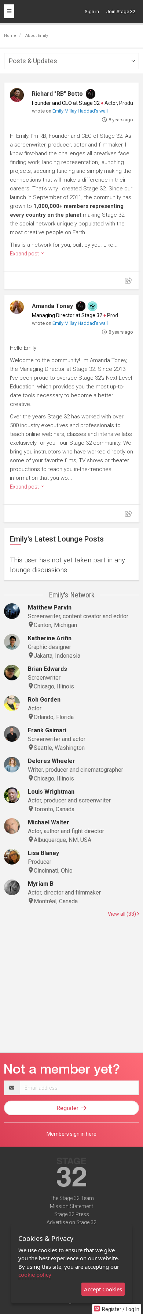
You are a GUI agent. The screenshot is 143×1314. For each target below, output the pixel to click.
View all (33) (122, 914)
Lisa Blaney (43, 853)
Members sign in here (71, 1134)
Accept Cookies (103, 1289)
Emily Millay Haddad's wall (80, 111)
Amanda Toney (52, 306)
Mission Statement (71, 1206)
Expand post (25, 254)
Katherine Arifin (50, 638)
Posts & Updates (33, 61)
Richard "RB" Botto (57, 93)
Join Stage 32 (120, 11)
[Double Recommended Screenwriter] (92, 306)
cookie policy (34, 1274)
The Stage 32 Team (72, 1198)
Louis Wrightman (51, 791)
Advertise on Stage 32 (71, 1222)
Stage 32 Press (71, 1214)
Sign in (92, 11)
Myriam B (41, 883)
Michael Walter (48, 822)
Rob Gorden (44, 699)
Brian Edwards (47, 668)
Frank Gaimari (47, 730)
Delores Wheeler (51, 760)
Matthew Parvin (50, 607)
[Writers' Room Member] (90, 94)
